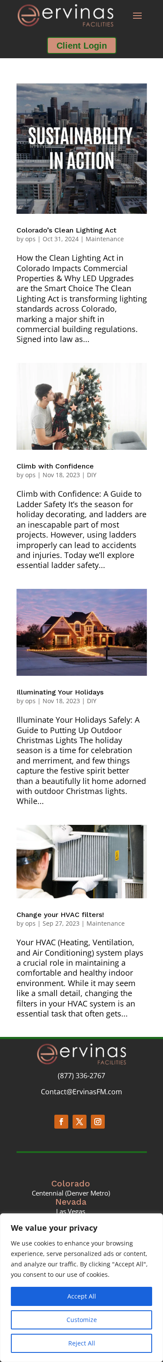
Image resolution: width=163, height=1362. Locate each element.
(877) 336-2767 (81, 1075)
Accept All (81, 1296)
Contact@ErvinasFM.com (81, 1091)
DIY (91, 475)
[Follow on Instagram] (98, 1122)
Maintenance (105, 239)
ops (30, 239)
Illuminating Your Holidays (60, 692)
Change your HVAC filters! (60, 914)
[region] (81, 1287)
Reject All (81, 1343)
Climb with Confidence (55, 466)
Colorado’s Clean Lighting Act (66, 230)
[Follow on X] (79, 1122)
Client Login (82, 45)
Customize (82, 1319)
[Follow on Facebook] (61, 1122)
